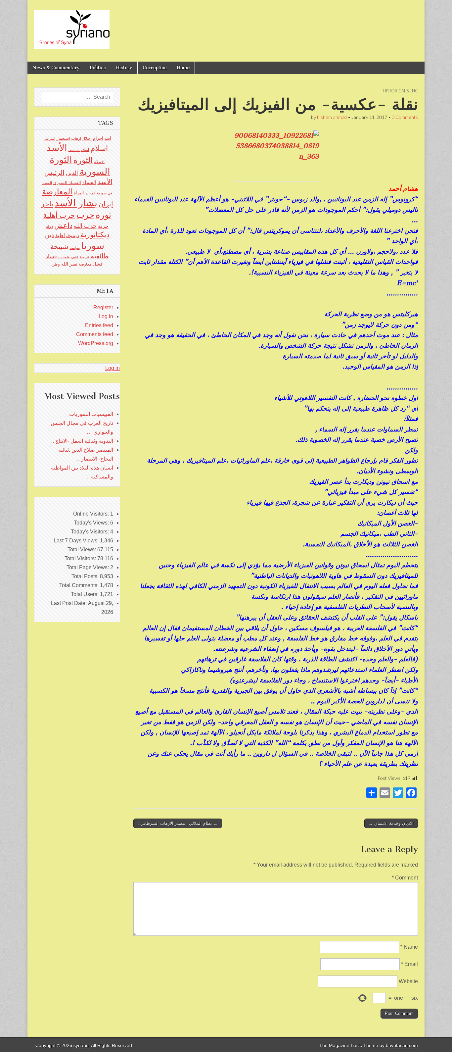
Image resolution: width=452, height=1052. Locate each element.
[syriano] (71, 26)
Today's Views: (92, 523)
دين (49, 234)
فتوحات (63, 257)
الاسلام (99, 162)
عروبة (84, 257)
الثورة (83, 160)
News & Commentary (56, 68)
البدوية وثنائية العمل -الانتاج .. (82, 441)
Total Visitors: (81, 558)
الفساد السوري (67, 182)
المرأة (79, 193)
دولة (49, 226)
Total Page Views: (88, 567)
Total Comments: (79, 585)
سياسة (75, 248)
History (124, 68)
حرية (103, 226)
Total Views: (82, 549)
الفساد (89, 182)
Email (409, 964)
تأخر (47, 204)
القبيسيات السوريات (91, 414)
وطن (56, 264)
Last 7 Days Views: (77, 540)
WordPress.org (95, 343)
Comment (405, 877)
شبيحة (59, 246)
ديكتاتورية (95, 234)
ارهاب (76, 138)
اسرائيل (49, 138)
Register (103, 307)
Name (409, 947)
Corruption (155, 68)
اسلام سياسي (78, 150)
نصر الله (69, 264)
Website (408, 981)
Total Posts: (85, 576)
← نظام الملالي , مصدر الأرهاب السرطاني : (178, 823)
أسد (108, 138)
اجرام (98, 138)
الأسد (57, 147)
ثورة (103, 215)
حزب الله (85, 225)
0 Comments (405, 117)
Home (183, 68)
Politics (98, 68)
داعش (63, 225)
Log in (106, 316)
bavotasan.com (402, 1045)
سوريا (92, 245)
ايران (106, 204)
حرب (85, 215)
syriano (81, 1045)
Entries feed (99, 325)
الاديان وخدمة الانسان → (391, 823)
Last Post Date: (69, 603)
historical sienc (400, 90)
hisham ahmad (332, 117)
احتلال (87, 138)
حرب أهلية (59, 215)
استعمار (63, 138)
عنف (74, 257)
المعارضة (57, 191)
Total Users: (85, 594)
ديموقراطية (67, 235)
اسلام (99, 148)
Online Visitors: (91, 514)
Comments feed (94, 334)
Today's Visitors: (90, 531)
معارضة (85, 264)
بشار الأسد (76, 202)
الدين (72, 173)
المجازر (90, 193)
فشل (98, 264)
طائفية (100, 256)
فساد (51, 256)
